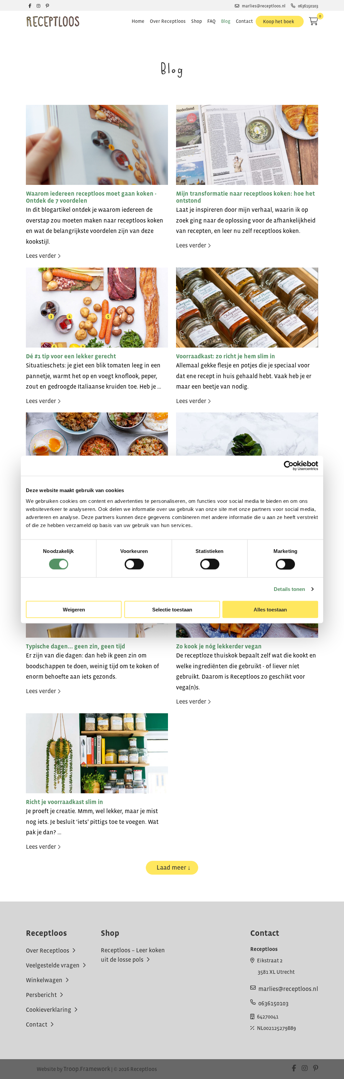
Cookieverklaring (49, 1009)
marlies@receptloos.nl (264, 5)
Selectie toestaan (172, 609)
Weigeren (74, 609)
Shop (196, 21)
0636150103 (308, 5)
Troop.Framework (86, 1069)
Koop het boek (278, 21)
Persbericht (42, 994)
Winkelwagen (45, 979)
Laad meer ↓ (174, 867)
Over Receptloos (168, 21)
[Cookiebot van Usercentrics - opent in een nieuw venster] (288, 466)
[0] (313, 21)
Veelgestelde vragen (53, 965)
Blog (225, 21)
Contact (244, 21)
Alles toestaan (270, 609)
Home (138, 21)
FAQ (211, 21)
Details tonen (289, 589)
